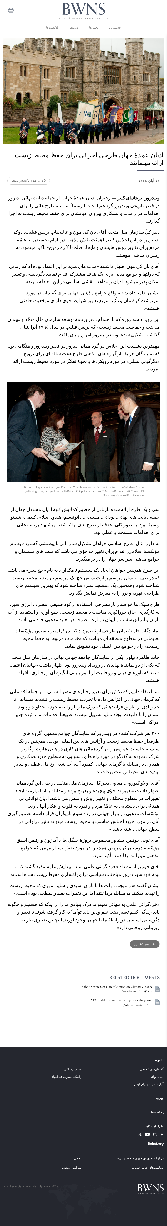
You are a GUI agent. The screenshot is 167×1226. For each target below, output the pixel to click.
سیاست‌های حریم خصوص (147, 1167)
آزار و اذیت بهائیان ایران (148, 1084)
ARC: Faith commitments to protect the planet (121, 1000)
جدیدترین (115, 27)
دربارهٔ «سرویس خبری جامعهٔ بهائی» (140, 1158)
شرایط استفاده (71, 1167)
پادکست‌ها (52, 27)
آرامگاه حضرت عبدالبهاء (67, 1077)
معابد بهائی (157, 1077)
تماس (77, 1158)
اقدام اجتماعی (73, 1069)
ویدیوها (74, 27)
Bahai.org (156, 1143)
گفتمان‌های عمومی (152, 1069)
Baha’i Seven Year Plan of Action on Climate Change (117, 987)
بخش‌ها (93, 27)
